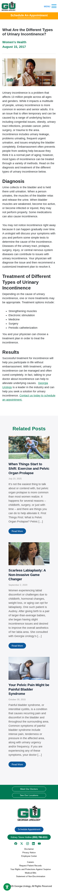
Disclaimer (29, 849)
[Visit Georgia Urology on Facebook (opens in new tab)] (15, 843)
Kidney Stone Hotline (29, 837)
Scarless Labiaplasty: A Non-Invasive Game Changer (27, 574)
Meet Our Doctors (29, 789)
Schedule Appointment (29, 829)
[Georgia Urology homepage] (9, 6)
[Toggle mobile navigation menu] (54, 6)
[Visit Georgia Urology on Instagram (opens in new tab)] (27, 843)
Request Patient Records (30, 865)
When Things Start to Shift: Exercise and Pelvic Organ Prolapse (29, 468)
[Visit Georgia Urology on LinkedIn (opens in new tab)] (33, 843)
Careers (30, 862)
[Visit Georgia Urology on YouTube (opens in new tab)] (39, 843)
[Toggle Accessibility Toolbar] (7, 887)
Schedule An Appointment (29, 15)
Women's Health (14, 42)
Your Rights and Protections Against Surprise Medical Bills (30, 871)
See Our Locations (29, 795)
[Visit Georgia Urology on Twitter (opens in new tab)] (21, 843)
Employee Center (29, 856)
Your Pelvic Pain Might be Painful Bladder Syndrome (29, 689)
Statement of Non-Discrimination (30, 876)
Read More (17, 531)
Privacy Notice (29, 852)
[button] (29, 813)
